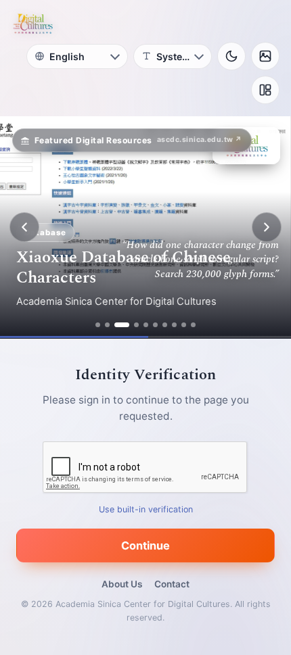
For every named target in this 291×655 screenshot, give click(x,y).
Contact (171, 584)
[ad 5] (145, 324)
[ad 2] (107, 324)
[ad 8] (174, 324)
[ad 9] (183, 324)
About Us (122, 584)
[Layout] (265, 90)
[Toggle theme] (231, 56)
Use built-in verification (146, 509)
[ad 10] (193, 324)
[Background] (265, 56)
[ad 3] (121, 324)
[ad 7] (164, 324)
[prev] (24, 227)
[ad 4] (136, 324)
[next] (267, 227)
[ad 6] (155, 324)
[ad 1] (97, 324)
